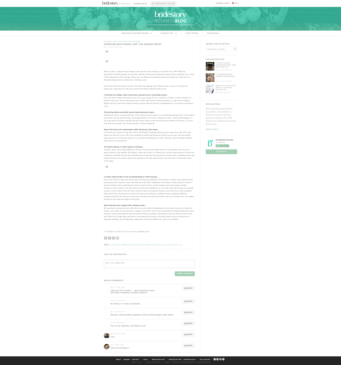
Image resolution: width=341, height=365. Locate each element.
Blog (146, 359)
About (118, 359)
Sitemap (167, 362)
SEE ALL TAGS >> (213, 129)
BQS (230, 117)
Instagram (210, 117)
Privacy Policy (137, 362)
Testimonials (213, 33)
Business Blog (189, 359)
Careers (126, 359)
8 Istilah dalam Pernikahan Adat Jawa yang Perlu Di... (226, 65)
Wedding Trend (128, 244)
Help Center (205, 359)
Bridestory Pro (221, 117)
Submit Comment (185, 273)
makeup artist (115, 244)
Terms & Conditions (153, 362)
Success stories (163, 244)
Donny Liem (140, 244)
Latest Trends (191, 33)
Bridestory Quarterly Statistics (218, 114)
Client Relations (224, 111)
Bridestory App (158, 359)
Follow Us (221, 151)
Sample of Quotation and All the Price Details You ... (226, 87)
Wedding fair (211, 120)
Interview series (176, 244)
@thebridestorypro (225, 140)
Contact (135, 359)
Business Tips (167, 33)
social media (211, 111)
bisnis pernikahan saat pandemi (219, 108)
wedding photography (227, 120)
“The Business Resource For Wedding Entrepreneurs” (170, 25)
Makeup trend (151, 244)
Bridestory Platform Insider (135, 33)
